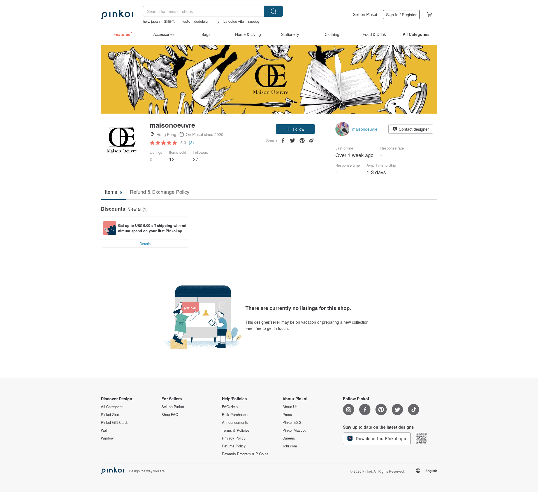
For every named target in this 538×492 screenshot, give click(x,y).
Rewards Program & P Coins (245, 454)
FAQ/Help (230, 407)
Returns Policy (234, 446)
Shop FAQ (169, 415)
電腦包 (169, 21)
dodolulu (201, 21)
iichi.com (289, 446)
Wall (104, 430)
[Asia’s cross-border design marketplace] (117, 14)
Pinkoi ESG (292, 422)
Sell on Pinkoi (365, 14)
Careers (288, 438)
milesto (184, 21)
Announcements (235, 422)
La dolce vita (233, 21)
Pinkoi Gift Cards (115, 422)
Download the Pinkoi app (380, 438)
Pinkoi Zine (110, 415)
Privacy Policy (233, 438)
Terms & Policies (236, 430)
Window (107, 438)
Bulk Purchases (235, 415)
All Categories (112, 407)
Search (273, 11)
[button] (295, 129)
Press (287, 415)
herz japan (151, 21)
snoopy (254, 21)
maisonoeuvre (364, 129)
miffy (215, 21)
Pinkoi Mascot (294, 430)
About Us (290, 407)
